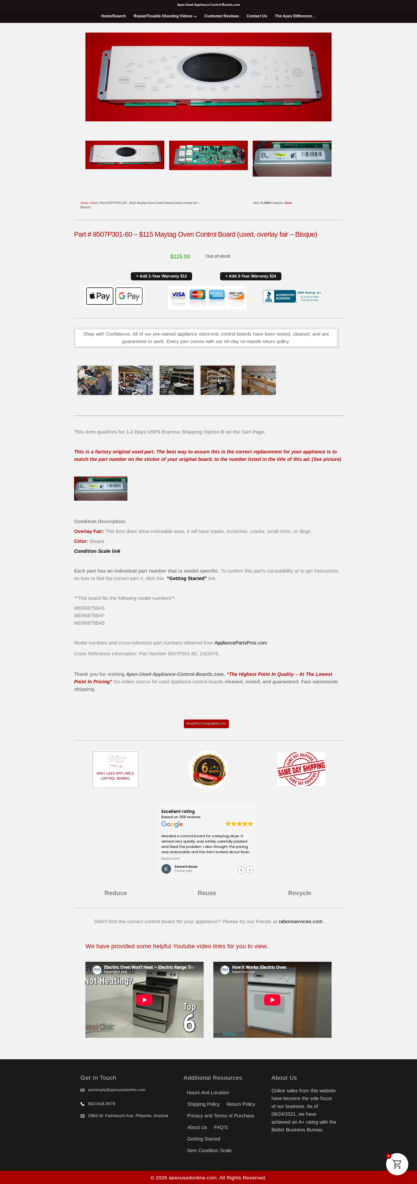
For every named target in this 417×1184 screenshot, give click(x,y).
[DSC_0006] (259, 380)
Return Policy (241, 1104)
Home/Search (113, 16)
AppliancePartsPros (236, 642)
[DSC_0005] (136, 380)
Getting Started (203, 1139)
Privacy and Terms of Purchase (220, 1115)
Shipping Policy (203, 1104)
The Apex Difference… (295, 16)
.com (262, 642)
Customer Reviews (221, 16)
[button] (249, 870)
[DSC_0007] (218, 380)
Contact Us (257, 16)
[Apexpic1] (94, 380)
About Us (197, 1127)
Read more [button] (170, 859)
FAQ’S (221, 1127)
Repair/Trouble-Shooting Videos (163, 16)
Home (85, 203)
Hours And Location (208, 1092)
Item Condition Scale (209, 1150)
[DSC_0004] (177, 380)
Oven (94, 203)
